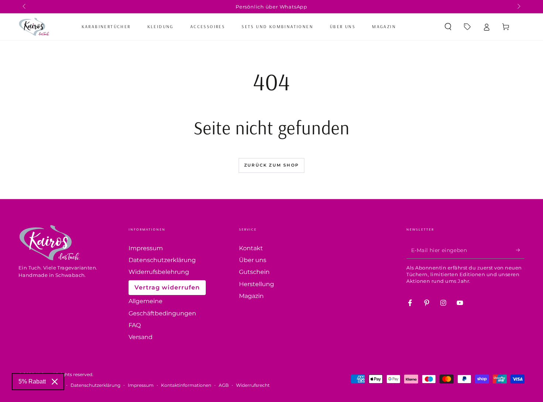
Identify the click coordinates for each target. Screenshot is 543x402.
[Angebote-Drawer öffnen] (467, 27)
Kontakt (251, 248)
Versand (141, 337)
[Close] (55, 382)
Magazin (251, 295)
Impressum (146, 248)
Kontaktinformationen (186, 385)
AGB (224, 385)
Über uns (252, 260)
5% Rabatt (32, 381)
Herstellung (256, 284)
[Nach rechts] (518, 6)
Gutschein (254, 271)
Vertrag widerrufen (167, 287)
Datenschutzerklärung (162, 260)
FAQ (135, 325)
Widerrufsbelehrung (159, 271)
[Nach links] (24, 6)
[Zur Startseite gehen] (33, 27)
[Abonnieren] (520, 250)
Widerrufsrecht (253, 385)
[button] (448, 27)
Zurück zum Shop (271, 165)
